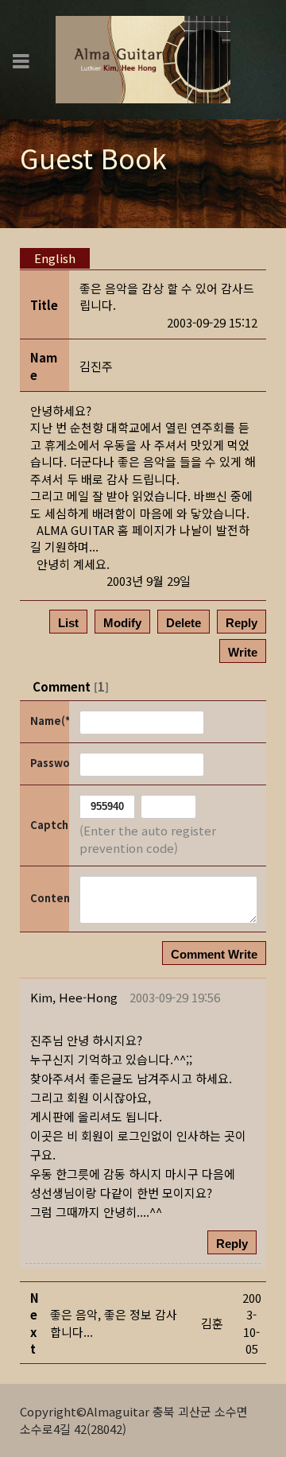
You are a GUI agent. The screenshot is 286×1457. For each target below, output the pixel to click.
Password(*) (48, 762)
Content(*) (48, 897)
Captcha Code (48, 824)
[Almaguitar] (143, 57)
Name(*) (48, 720)
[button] (74, 997)
